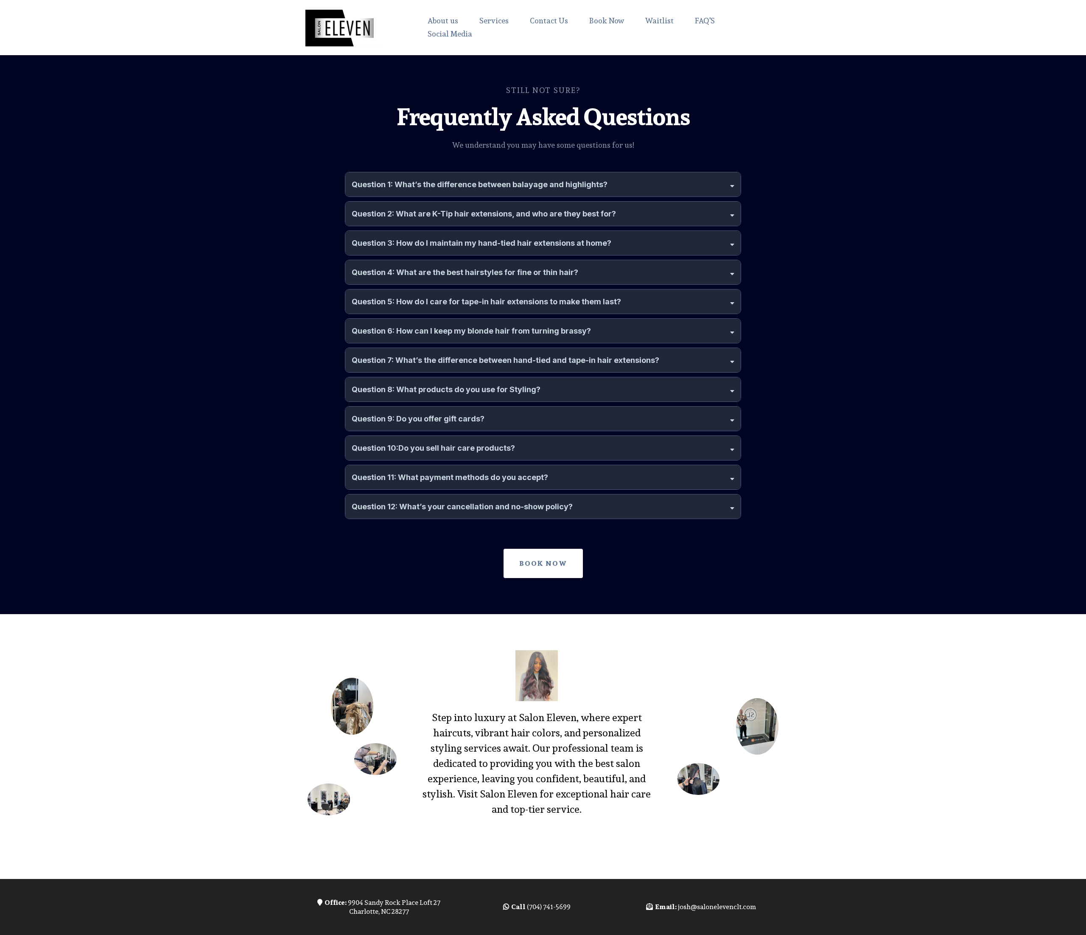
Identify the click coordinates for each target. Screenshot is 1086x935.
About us (443, 20)
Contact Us (549, 20)
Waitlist (659, 20)
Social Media (450, 34)
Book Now (606, 20)
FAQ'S (705, 20)
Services (494, 20)
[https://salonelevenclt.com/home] (345, 27)
